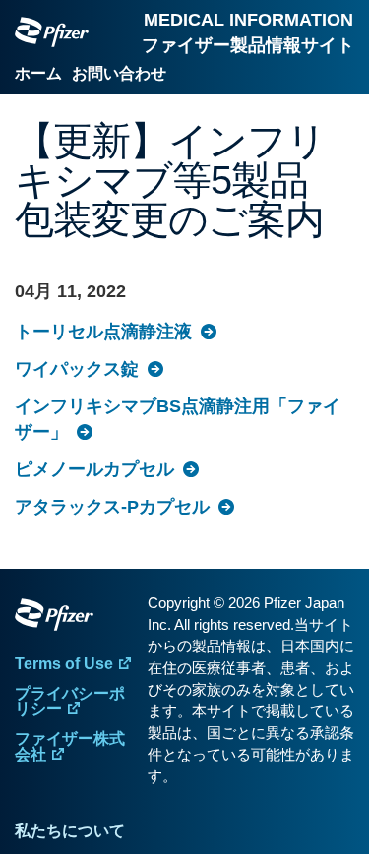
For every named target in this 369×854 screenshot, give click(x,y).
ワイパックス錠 (77, 369)
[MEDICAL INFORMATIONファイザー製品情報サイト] (52, 32)
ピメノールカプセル (94, 469)
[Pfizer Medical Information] (76, 618)
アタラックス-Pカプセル (112, 507)
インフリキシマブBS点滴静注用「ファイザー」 (177, 419)
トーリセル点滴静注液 (103, 331)
